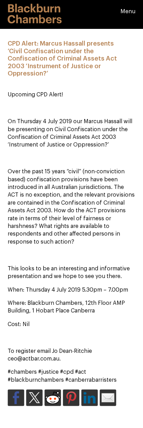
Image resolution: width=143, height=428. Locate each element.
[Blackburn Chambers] (35, 19)
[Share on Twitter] (34, 397)
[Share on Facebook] (16, 397)
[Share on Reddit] (52, 397)
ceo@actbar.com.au (33, 359)
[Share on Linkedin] (89, 397)
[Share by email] (108, 397)
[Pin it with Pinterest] (71, 397)
